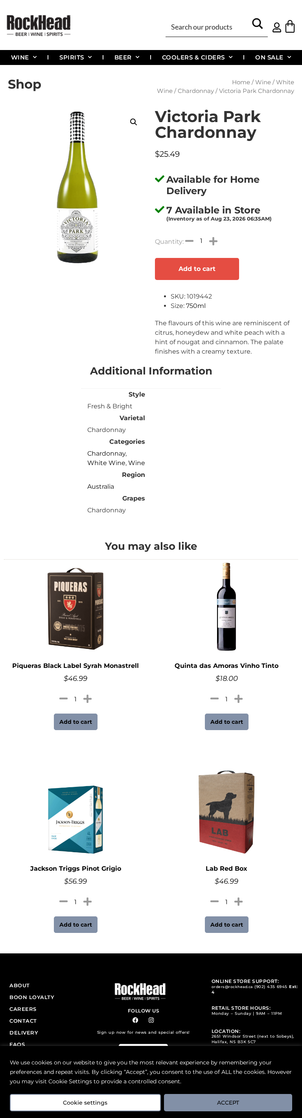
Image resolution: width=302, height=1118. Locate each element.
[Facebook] (135, 1020)
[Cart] (290, 26)
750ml (196, 306)
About (19, 985)
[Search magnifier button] (258, 26)
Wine (20, 57)
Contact (23, 1021)
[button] (134, 122)
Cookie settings (85, 1102)
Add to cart (197, 269)
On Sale (269, 57)
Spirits (71, 57)
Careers (23, 1009)
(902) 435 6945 (270, 987)
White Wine (106, 463)
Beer (123, 57)
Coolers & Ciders (193, 57)
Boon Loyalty (31, 997)
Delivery (23, 1032)
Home (241, 82)
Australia (100, 486)
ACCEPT (228, 1102)
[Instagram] (151, 1020)
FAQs (17, 1044)
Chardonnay (196, 91)
